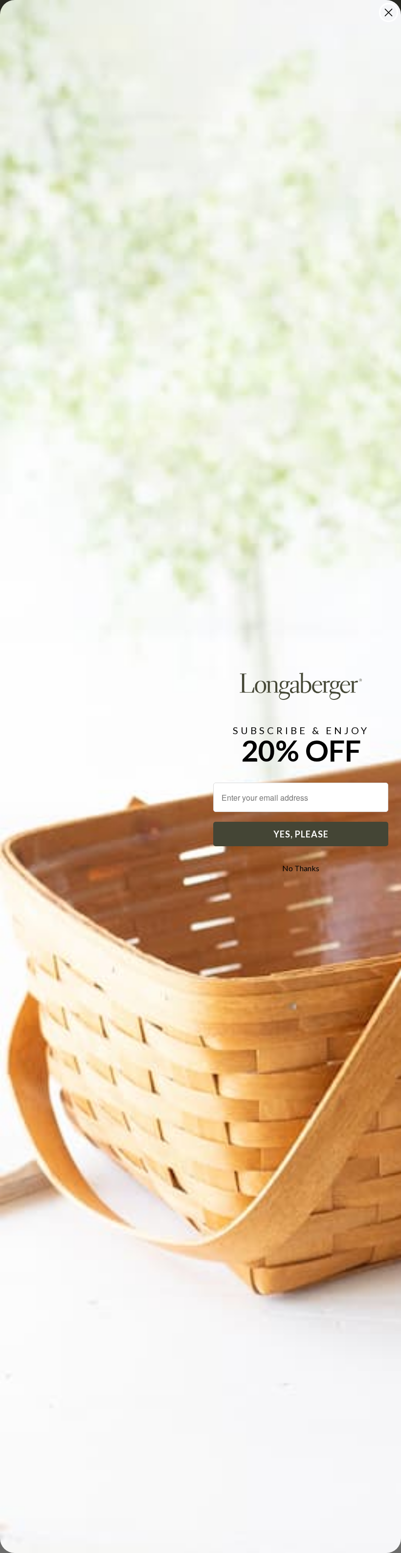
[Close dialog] (388, 12)
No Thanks (300, 868)
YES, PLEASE (301, 834)
